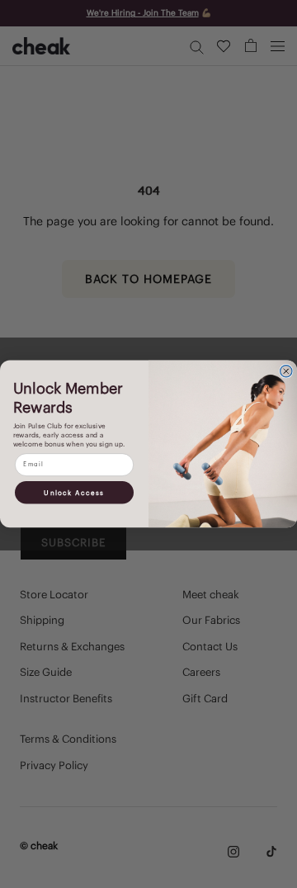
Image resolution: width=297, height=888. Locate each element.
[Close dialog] (286, 371)
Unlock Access (74, 492)
